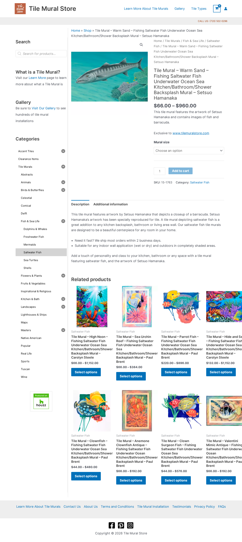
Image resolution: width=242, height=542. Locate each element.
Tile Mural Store (52, 8)
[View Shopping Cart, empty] (217, 8)
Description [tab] (80, 204)
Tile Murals (172, 41)
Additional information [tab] (110, 204)
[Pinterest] (121, 525)
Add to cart (180, 171)
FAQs (222, 506)
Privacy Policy (204, 506)
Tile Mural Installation (153, 506)
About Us (91, 506)
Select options (86, 372)
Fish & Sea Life (193, 41)
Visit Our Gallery (44, 108)
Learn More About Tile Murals (38, 506)
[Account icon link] (225, 8)
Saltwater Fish (199, 182)
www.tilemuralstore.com (191, 133)
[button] (141, 45)
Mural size (162, 142)
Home (75, 30)
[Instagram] (130, 525)
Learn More (37, 78)
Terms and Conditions (117, 506)
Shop (87, 30)
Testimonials (181, 506)
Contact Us (72, 506)
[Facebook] (111, 525)
